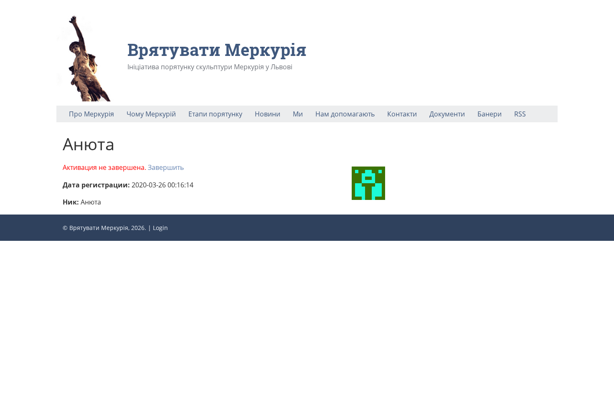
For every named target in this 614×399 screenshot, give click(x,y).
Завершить (166, 167)
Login (160, 228)
